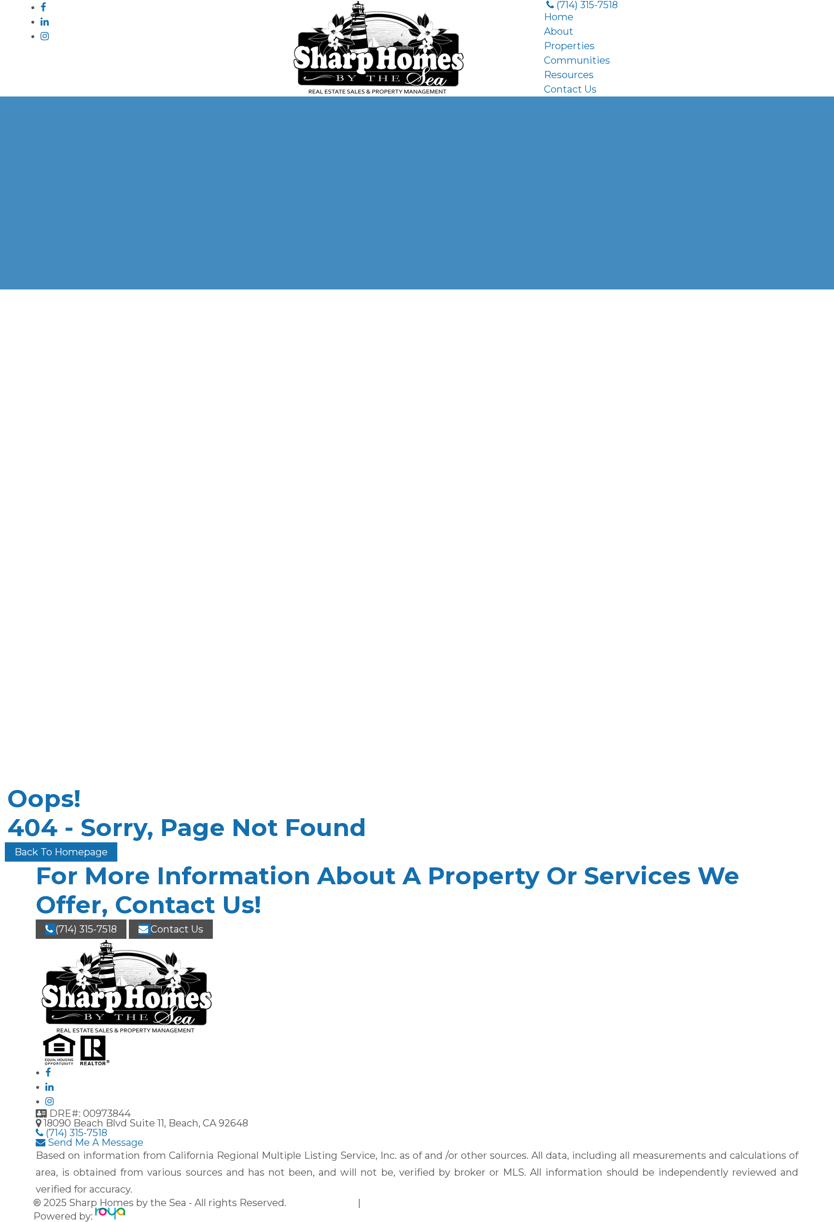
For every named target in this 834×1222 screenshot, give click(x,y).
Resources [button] (569, 75)
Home (558, 17)
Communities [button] (577, 60)
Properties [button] (569, 46)
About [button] (558, 31)
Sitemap (383, 1202)
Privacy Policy (323, 1202)
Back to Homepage (61, 852)
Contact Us (570, 89)
